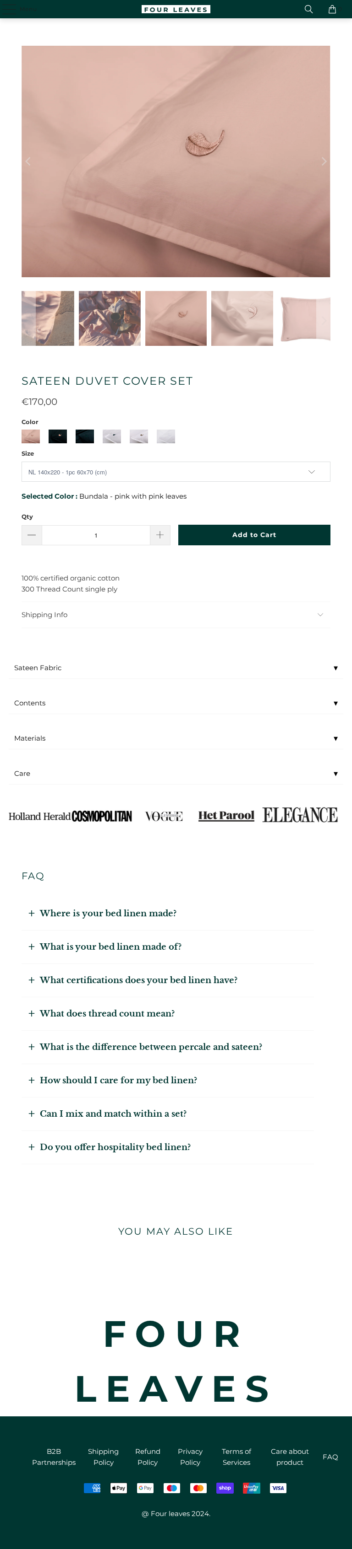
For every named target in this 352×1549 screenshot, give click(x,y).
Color (30, 421)
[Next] (323, 161)
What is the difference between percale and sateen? (151, 1047)
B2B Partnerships (54, 1457)
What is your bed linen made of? (111, 947)
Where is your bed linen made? (108, 914)
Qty (27, 516)
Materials (176, 738)
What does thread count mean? (107, 1014)
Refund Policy (147, 1457)
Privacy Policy (190, 1457)
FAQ (330, 1456)
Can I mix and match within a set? (113, 1114)
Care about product (290, 1457)
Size (28, 453)
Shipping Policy (103, 1457)
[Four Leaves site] (176, 9)
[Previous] (28, 161)
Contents (176, 703)
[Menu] (4, 9)
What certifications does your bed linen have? (138, 980)
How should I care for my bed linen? (118, 1081)
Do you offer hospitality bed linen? (115, 1147)
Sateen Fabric (176, 668)
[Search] (309, 9)
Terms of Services (236, 1457)
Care (176, 774)
